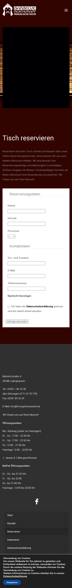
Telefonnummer (17, 283)
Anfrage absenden (17, 321)
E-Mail (11, 270)
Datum (11, 205)
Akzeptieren (12, 582)
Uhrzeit (12, 218)
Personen (13, 230)
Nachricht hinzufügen (19, 295)
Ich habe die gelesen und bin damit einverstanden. (35, 309)
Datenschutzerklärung (39, 306)
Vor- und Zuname (18, 257)
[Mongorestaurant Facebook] (37, 501)
